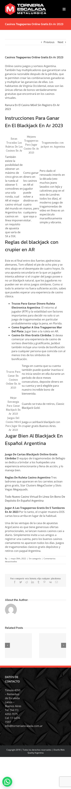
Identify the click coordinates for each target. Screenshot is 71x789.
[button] (7, 782)
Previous (49, 42)
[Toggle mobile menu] (64, 9)
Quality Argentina (36, 752)
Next (60, 42)
